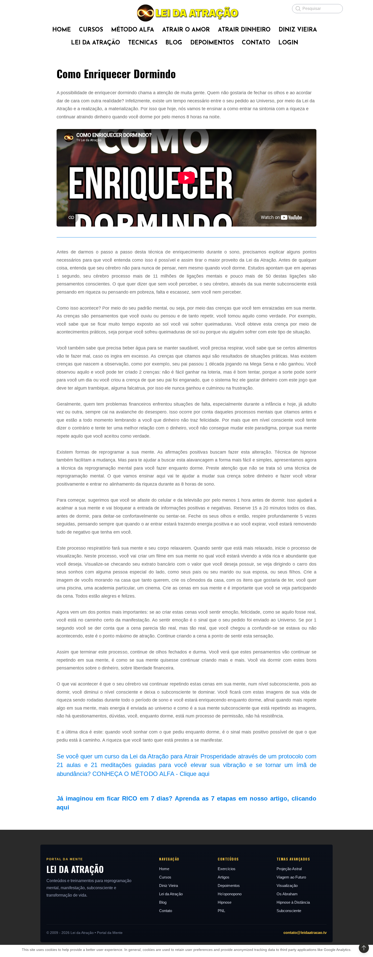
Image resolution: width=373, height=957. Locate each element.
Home (164, 869)
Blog (162, 902)
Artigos (223, 877)
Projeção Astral (289, 869)
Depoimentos (229, 885)
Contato (165, 910)
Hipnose (224, 902)
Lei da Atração (171, 894)
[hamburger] (34, 8)
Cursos (165, 877)
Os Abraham (287, 894)
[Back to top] (364, 948)
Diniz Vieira (168, 885)
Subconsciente (289, 910)
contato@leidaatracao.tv (305, 932)
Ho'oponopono (230, 894)
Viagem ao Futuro (291, 877)
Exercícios (226, 869)
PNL (221, 910)
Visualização (287, 885)
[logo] (186, 13)
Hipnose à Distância (293, 902)
